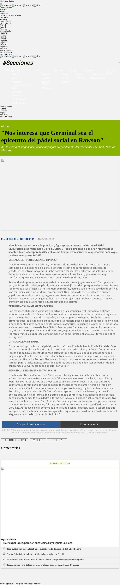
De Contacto (5, 23)
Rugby (73, 70)
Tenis (2, 11)
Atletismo (4, 13)
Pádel (5, 126)
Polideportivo (12, 70)
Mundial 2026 (6, 54)
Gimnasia (4, 17)
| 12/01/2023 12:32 (45, 239)
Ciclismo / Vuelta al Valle (10, 15)
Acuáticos (4, 19)
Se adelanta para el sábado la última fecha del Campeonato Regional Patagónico (45, 559)
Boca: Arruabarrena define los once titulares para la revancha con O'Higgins (43, 565)
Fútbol (39, 70)
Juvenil (3, 38)
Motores (89, 70)
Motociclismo (6, 52)
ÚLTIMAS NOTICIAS (60, 463)
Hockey (59, 70)
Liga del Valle (5, 31)
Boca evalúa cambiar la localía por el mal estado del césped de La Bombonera (44, 549)
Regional (3, 33)
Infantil (3, 27)
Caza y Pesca (5, 21)
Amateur (4, 29)
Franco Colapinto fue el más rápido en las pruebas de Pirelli (35, 554)
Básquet (3, 9)
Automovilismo (6, 50)
